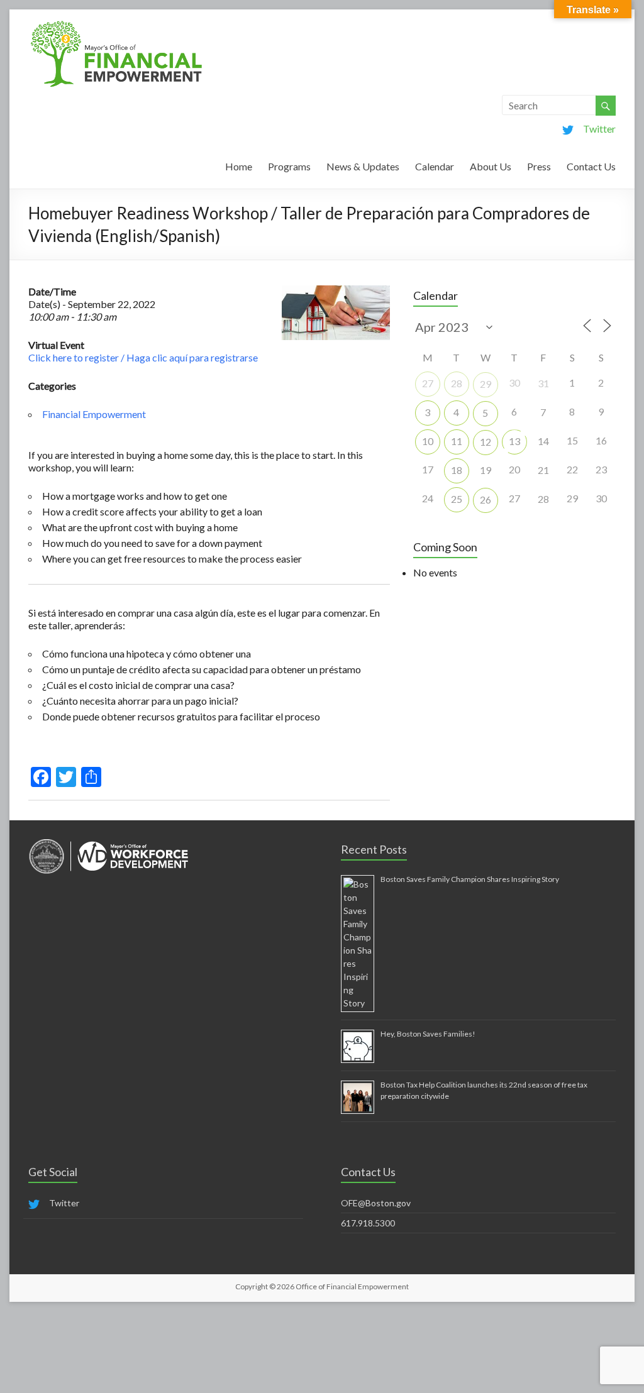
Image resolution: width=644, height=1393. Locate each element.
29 (485, 384)
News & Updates (362, 166)
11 (456, 441)
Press (539, 166)
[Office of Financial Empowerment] (116, 25)
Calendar (434, 166)
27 (427, 383)
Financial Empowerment (94, 414)
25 (456, 499)
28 (456, 383)
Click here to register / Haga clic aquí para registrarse (143, 357)
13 (514, 441)
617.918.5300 (368, 1223)
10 (427, 441)
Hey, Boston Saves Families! (427, 1033)
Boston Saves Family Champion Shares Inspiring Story (469, 879)
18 (456, 470)
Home (238, 166)
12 (485, 442)
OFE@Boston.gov (376, 1203)
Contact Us (591, 166)
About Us (490, 166)
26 (485, 499)
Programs (289, 166)
